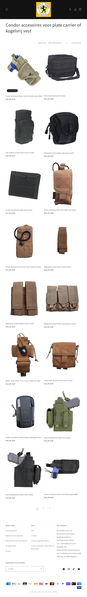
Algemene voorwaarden (14, 536)
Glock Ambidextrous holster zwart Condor (19, 495)
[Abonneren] (40, 569)
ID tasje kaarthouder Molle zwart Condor (19, 210)
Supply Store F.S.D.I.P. (40, 592)
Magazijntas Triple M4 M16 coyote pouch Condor (60, 324)
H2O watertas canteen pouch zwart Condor (20, 153)
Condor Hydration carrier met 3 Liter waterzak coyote (23, 267)
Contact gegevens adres (40, 541)
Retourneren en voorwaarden (16, 541)
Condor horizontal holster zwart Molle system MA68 (61, 494)
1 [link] (37, 508)
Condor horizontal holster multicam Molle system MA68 (24, 96)
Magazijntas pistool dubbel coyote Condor (20, 324)
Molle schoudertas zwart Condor (54, 96)
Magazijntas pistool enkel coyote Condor (57, 267)
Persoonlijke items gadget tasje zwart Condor (59, 153)
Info (32, 531)
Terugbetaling (11, 546)
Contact (34, 536)
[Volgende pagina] (49, 508)
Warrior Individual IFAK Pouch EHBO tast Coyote (60, 210)
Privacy (8, 551)
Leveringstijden (11, 531)
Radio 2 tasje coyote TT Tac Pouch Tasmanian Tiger (23, 381)
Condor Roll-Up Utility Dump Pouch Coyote (58, 380)
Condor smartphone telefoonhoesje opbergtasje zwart (23, 437)
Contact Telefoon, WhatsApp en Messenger (42, 547)
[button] (6, 9)
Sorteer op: (42, 43)
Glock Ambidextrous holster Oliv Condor (57, 438)
